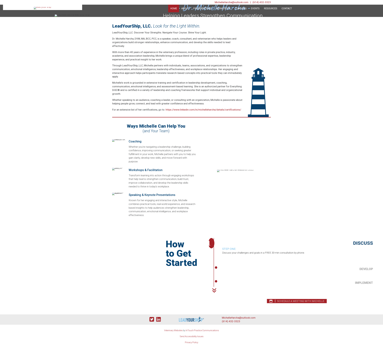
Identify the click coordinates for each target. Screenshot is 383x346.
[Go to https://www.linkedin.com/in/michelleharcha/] (158, 319)
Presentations (202, 8)
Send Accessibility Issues (191, 336)
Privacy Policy (191, 342)
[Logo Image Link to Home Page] (42, 7)
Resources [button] (270, 8)
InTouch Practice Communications (202, 330)
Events (255, 8)
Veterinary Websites (173, 330)
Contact (287, 8)
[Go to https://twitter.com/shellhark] (151, 319)
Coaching (241, 8)
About (185, 8)
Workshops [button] (223, 8)
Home (173, 8)
